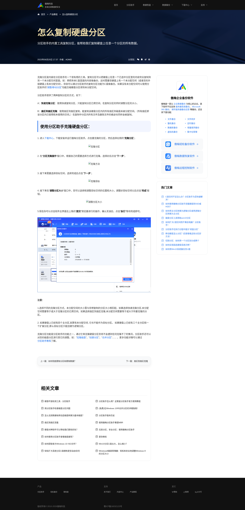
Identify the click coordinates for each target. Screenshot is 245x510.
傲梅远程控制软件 (184, 168)
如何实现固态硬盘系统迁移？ (178, 245)
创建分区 (94, 337)
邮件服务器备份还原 (181, 109)
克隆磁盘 (81, 337)
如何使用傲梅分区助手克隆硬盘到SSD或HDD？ (183, 205)
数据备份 (166, 5)
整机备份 (172, 123)
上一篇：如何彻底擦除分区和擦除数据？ (58, 361)
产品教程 (54, 14)
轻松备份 (53, 492)
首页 (116, 5)
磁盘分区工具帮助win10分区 (178, 218)
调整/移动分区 (54, 87)
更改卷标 (103, 437)
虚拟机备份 (173, 132)
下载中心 (185, 5)
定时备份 (191, 123)
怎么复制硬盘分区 (70, 14)
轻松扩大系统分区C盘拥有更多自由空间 (62, 451)
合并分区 (106, 337)
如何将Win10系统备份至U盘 (177, 249)
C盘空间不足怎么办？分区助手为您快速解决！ (184, 198)
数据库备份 (173, 127)
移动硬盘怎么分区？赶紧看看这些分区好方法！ (183, 234)
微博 (187, 492)
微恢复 (66, 492)
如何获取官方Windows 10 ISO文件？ (61, 444)
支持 (203, 5)
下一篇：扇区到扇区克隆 (137, 361)
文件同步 (191, 119)
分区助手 (130, 5)
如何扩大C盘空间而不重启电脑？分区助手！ (183, 223)
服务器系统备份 (183, 106)
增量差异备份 (193, 127)
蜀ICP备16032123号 (113, 506)
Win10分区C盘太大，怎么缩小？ (113, 444)
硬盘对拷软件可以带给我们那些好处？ (61, 429)
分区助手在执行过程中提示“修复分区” (182, 229)
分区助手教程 (44, 341)
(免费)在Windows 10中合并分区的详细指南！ (119, 408)
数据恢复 (147, 5)
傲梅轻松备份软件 (184, 144)
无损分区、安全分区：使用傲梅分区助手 (117, 429)
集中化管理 (192, 132)
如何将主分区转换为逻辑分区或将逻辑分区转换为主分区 (183, 212)
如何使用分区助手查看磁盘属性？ (59, 437)
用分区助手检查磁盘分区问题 (57, 408)
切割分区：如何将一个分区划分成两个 (182, 240)
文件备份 (172, 119)
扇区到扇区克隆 (51, 422)
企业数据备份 (180, 104)
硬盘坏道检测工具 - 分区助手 (57, 401)
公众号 (199, 492)
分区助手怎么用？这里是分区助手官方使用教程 (120, 401)
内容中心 (120, 492)
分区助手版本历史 (107, 415)
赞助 (175, 492)
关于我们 (107, 492)
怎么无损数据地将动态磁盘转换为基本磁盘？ (64, 415)
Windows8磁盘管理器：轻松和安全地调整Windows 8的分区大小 (122, 452)
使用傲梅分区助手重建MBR (111, 422)
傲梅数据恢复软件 (184, 156)
